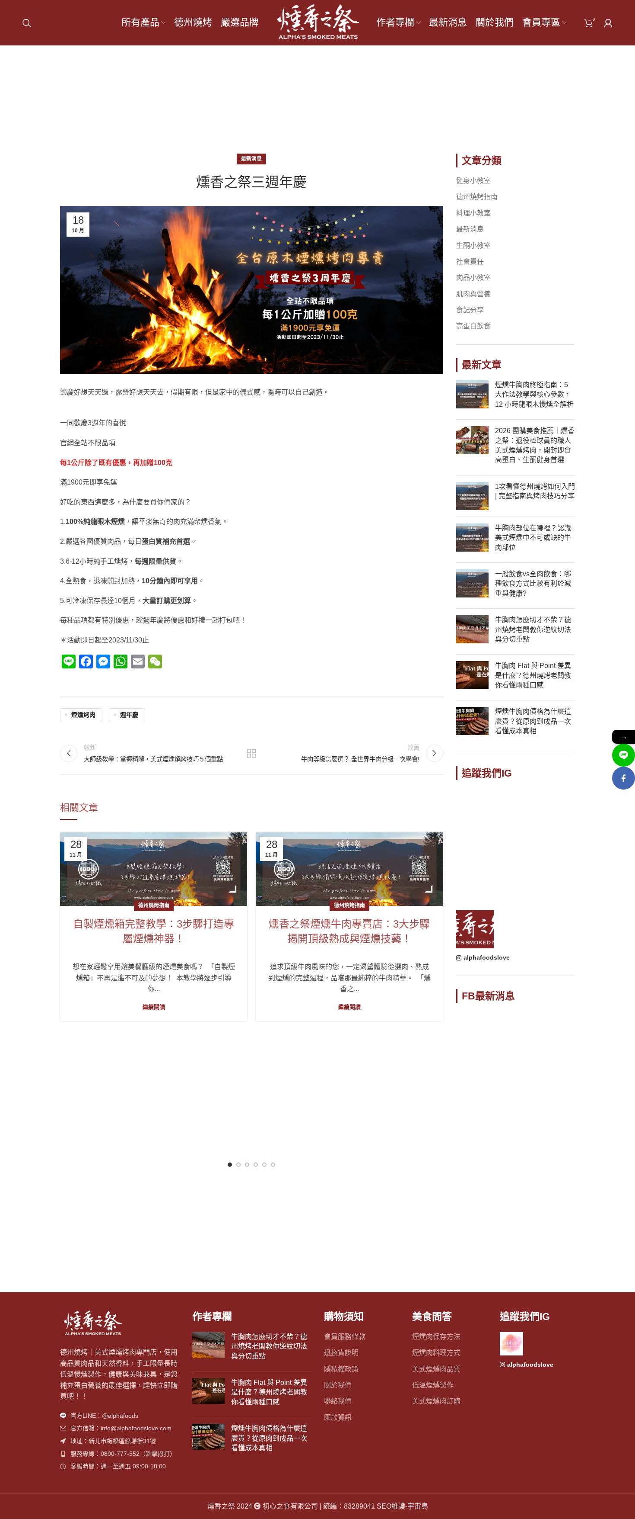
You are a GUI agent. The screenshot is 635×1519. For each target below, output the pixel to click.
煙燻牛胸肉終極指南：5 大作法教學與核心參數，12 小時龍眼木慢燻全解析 (534, 394)
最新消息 (330, 104)
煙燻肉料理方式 (436, 1352)
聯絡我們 (338, 1401)
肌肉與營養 (473, 294)
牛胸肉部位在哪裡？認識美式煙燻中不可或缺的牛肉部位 (533, 537)
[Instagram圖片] (475, 808)
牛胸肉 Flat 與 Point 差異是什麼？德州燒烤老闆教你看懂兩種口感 (533, 675)
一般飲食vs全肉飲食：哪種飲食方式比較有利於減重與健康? (533, 583)
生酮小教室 (473, 245)
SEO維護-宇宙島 (402, 1506)
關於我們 (338, 1385)
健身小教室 (473, 180)
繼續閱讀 (154, 1007)
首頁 (297, 104)
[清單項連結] (119, 1415)
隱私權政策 (341, 1369)
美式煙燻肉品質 (436, 1369)
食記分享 (470, 310)
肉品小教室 (473, 277)
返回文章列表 (251, 753)
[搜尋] (26, 23)
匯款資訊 (338, 1417)
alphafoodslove (487, 957)
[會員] (608, 23)
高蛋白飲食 (473, 326)
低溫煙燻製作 (433, 1385)
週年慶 (129, 714)
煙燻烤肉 (83, 714)
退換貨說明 (341, 1352)
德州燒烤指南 (153, 905)
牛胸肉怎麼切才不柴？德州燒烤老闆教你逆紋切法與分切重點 (533, 629)
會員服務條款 (344, 1336)
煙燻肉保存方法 (436, 1336)
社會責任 (470, 261)
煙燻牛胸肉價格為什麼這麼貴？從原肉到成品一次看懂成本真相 (533, 721)
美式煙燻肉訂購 (436, 1401)
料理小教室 (473, 213)
